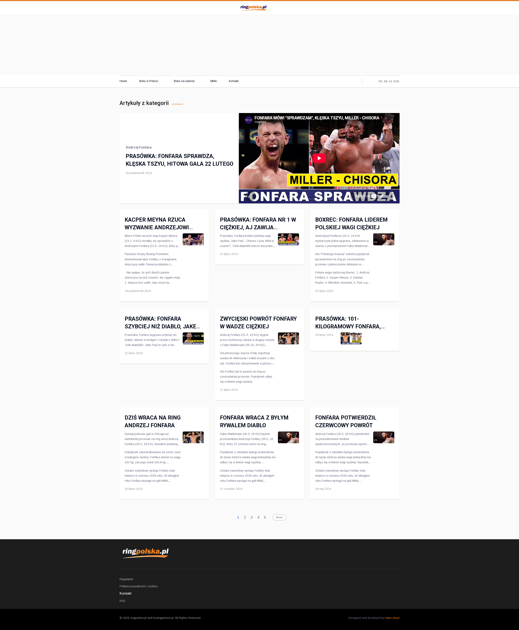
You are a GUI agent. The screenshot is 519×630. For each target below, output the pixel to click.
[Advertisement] (259, 44)
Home (123, 81)
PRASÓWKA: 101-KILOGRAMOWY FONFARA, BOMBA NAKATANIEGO (348, 326)
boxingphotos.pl (163, 617)
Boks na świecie (184, 81)
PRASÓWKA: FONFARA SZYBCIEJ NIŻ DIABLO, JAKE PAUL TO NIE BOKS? (160, 326)
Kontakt (234, 81)
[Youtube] (383, 7)
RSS (122, 600)
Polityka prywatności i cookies (139, 586)
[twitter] (374, 7)
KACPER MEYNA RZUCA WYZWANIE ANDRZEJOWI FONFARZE (157, 227)
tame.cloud (392, 617)
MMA (213, 81)
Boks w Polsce (148, 81)
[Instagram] (391, 7)
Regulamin (126, 579)
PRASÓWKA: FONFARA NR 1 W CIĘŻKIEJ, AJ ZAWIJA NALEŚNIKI (258, 227)
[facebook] (366, 7)
